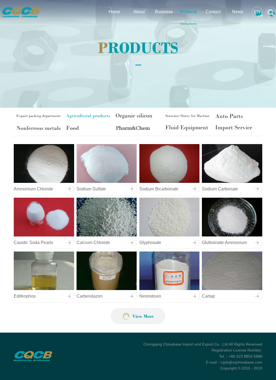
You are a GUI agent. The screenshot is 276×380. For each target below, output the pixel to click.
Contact (213, 11)
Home (114, 11)
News (237, 11)
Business (164, 11)
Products (188, 11)
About (139, 11)
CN (257, 12)
